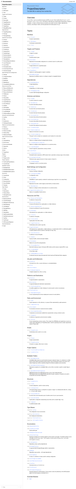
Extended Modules (32, 476)
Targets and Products (33, 49)
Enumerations (31, 424)
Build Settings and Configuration (36, 167)
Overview (31, 17)
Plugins (29, 335)
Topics (29, 31)
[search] (9, 487)
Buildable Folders (32, 356)
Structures (30, 379)
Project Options (31, 347)
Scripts (29, 327)
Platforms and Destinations (35, 275)
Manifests (30, 34)
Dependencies (31, 80)
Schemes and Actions (33, 96)
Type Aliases (31, 407)
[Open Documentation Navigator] (2, 1)
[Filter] (10, 487)
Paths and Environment (34, 298)
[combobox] (10, 487)
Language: (71, 1)
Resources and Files (33, 195)
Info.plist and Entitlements (34, 259)
